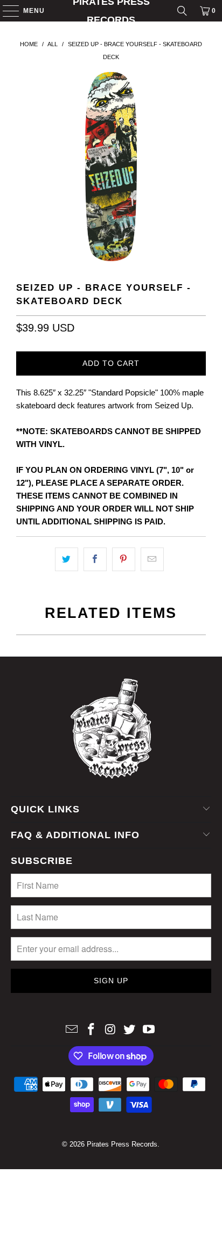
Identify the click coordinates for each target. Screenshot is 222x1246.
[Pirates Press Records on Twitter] (130, 1030)
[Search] (182, 10)
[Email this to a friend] (152, 559)
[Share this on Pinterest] (123, 559)
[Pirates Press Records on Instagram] (110, 1030)
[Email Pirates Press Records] (72, 1030)
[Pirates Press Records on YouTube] (149, 1030)
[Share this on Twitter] (66, 559)
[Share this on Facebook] (95, 559)
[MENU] (5, 10)
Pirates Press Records (111, 10)
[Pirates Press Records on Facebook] (91, 1030)
